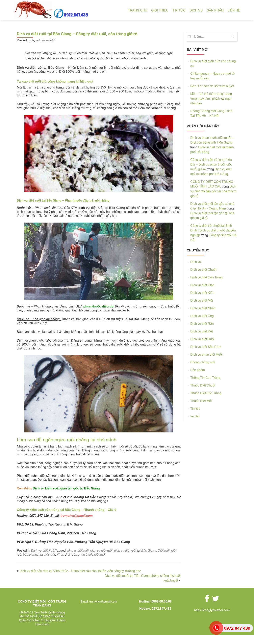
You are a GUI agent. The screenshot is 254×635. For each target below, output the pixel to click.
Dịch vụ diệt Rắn (202, 323)
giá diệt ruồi (46, 554)
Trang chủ (137, 10)
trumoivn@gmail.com (77, 515)
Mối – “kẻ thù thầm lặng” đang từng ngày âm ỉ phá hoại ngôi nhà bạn (211, 98)
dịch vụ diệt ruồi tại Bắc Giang (135, 550)
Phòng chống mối (202, 362)
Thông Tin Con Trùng (205, 377)
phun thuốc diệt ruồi (98, 306)
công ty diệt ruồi (77, 550)
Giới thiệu (159, 10)
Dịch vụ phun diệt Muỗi (206, 354)
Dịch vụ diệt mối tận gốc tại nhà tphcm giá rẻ (213, 191)
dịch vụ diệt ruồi (101, 550)
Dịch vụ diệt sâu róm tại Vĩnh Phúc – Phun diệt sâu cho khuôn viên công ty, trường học (80, 571)
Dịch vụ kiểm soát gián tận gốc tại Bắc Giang (66, 488)
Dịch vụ (196, 10)
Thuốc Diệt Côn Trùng (205, 393)
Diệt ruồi (164, 550)
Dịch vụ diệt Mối (201, 300)
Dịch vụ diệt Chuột (203, 269)
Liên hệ (234, 10)
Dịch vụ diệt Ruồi (43, 550)
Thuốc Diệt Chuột (202, 385)
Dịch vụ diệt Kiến (202, 292)
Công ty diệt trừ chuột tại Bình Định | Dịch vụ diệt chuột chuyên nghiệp (213, 230)
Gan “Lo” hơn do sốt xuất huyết (212, 86)
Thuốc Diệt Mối (201, 401)
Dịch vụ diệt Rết (201, 331)
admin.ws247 (45, 40)
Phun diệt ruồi (66, 554)
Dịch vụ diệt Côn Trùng (206, 277)
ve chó (195, 416)
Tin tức (179, 10)
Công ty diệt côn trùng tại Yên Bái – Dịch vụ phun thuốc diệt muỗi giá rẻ (211, 164)
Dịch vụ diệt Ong (202, 316)
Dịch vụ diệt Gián (202, 285)
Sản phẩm (215, 10)
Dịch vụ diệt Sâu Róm (205, 346)
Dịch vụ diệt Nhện (203, 308)
